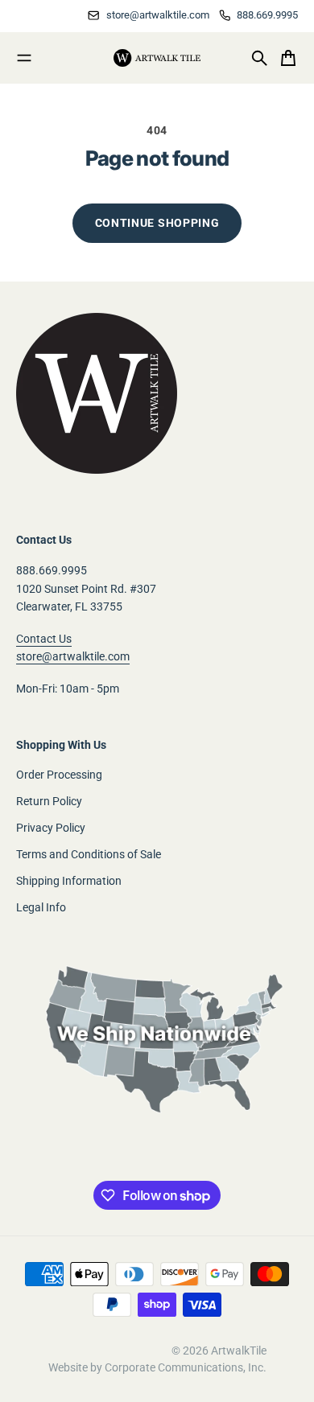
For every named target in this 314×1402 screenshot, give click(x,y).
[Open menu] (24, 57)
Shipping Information (69, 880)
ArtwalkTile (238, 1350)
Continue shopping (157, 222)
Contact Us (44, 638)
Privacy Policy (50, 827)
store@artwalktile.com (73, 656)
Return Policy (49, 801)
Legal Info (41, 907)
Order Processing (59, 774)
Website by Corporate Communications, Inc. (157, 1367)
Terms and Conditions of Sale (88, 854)
